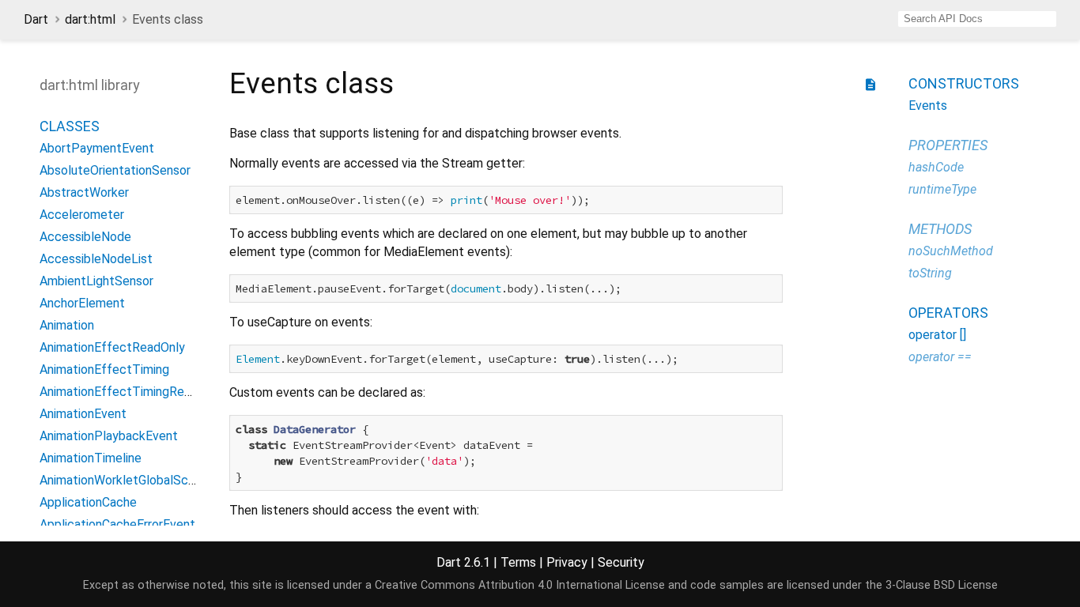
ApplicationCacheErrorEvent (117, 524)
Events (927, 105)
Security (621, 562)
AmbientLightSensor (96, 280)
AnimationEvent (83, 413)
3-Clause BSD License (942, 585)
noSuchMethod (950, 250)
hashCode (936, 167)
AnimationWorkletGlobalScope (125, 480)
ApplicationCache (88, 502)
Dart (36, 19)
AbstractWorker (84, 192)
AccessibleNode (85, 236)
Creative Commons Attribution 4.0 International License (520, 585)
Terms (518, 562)
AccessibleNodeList (96, 258)
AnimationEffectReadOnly (112, 347)
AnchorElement (82, 303)
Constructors (963, 83)
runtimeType (942, 189)
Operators (948, 312)
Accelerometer (82, 214)
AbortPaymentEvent (97, 148)
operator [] (937, 334)
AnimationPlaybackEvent (109, 435)
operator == (940, 356)
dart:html (90, 19)
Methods (940, 229)
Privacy (566, 562)
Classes (70, 126)
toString (930, 273)
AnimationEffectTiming (104, 369)
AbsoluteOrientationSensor (115, 170)
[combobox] (977, 19)
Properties (947, 145)
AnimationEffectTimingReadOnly (131, 391)
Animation (67, 325)
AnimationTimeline (91, 458)
